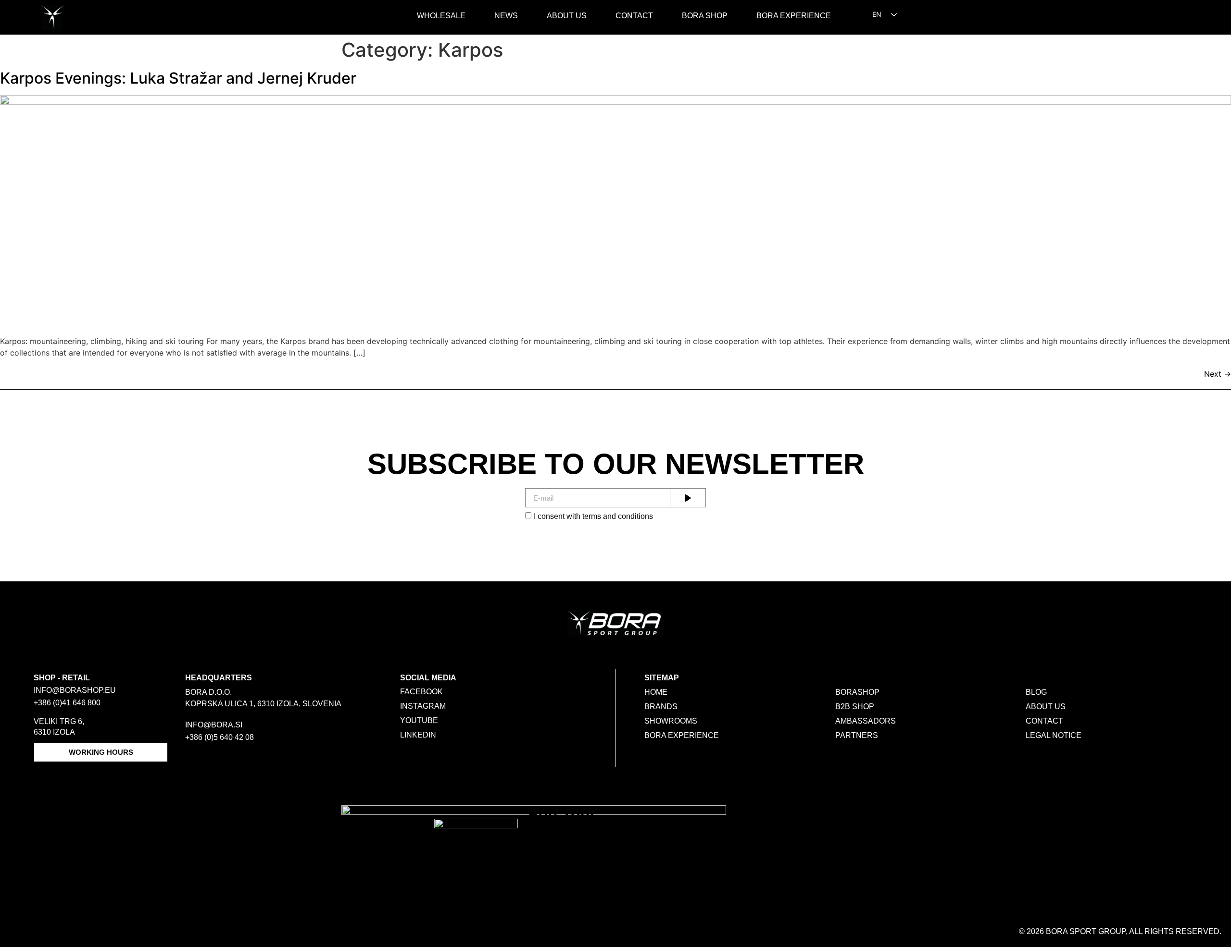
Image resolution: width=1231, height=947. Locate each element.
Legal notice (1053, 735)
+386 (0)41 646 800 (67, 703)
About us (567, 16)
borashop (857, 692)
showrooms (670, 721)
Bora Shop (705, 16)
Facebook (421, 692)
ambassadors (865, 721)
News (506, 16)
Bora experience (793, 16)
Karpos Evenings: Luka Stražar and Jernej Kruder (178, 78)
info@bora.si (213, 725)
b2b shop (854, 706)
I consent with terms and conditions (593, 516)
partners (856, 735)
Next (1217, 374)
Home (655, 692)
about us (1046, 706)
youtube (419, 720)
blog (1036, 692)
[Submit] (688, 497)
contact (1044, 721)
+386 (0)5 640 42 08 (219, 737)
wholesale (441, 16)
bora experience (681, 735)
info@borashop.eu (75, 690)
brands (661, 706)
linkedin (418, 735)
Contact (634, 16)
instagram (423, 706)
